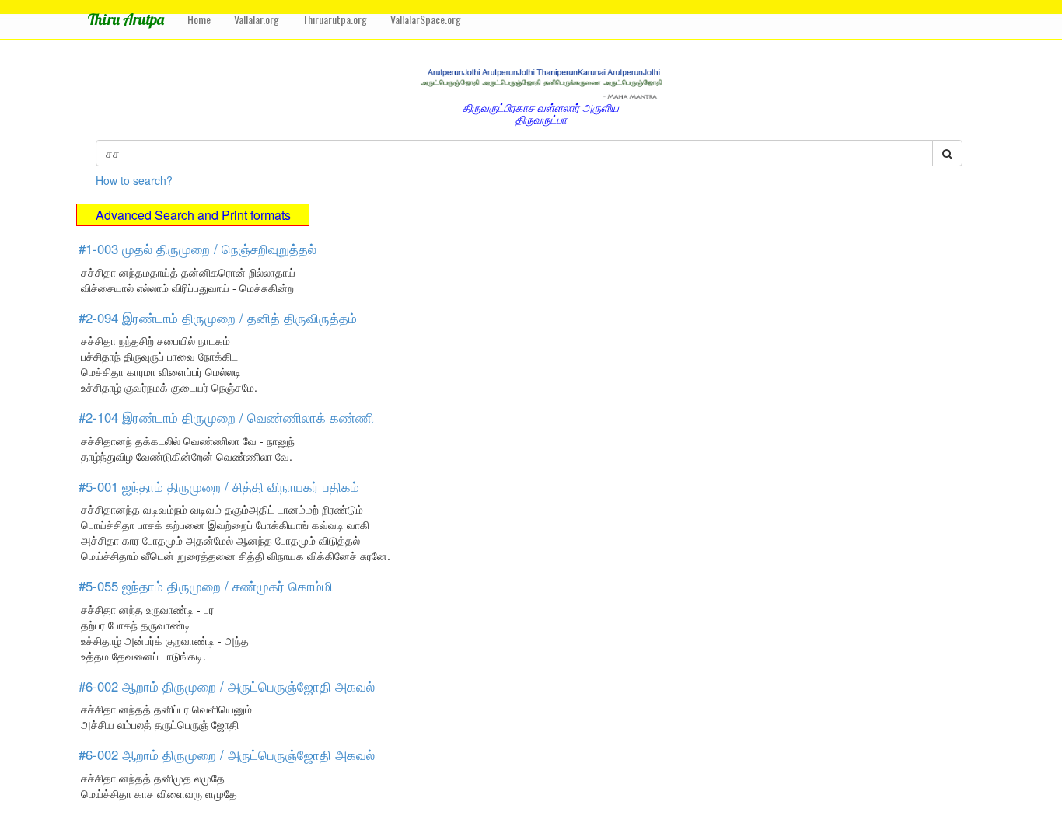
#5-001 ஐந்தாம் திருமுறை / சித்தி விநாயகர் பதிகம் (219, 486)
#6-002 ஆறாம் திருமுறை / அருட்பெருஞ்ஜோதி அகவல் (227, 686)
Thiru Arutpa (126, 19)
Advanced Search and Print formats (193, 215)
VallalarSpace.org (425, 19)
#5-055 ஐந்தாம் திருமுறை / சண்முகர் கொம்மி (206, 586)
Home (199, 19)
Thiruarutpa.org (334, 19)
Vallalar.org (256, 19)
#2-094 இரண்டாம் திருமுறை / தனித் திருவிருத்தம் (218, 317)
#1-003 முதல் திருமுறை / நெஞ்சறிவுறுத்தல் (197, 248)
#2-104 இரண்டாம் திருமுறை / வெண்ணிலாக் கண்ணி (226, 417)
